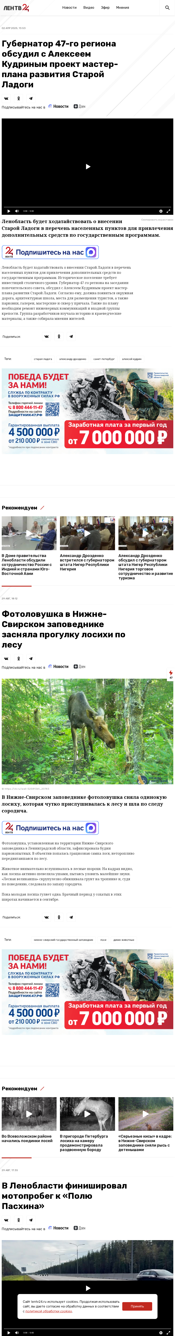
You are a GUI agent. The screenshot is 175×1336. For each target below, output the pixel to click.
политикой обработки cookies (48, 1311)
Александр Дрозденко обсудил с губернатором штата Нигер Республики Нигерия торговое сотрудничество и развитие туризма (145, 567)
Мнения (122, 8)
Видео (88, 8)
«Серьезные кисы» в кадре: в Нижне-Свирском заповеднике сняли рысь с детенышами (145, 1143)
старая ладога (43, 359)
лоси (103, 939)
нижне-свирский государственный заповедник (63, 939)
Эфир (105, 8)
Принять (137, 1306)
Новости (69, 8)
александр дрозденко (72, 359)
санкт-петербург (104, 359)
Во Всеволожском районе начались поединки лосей (27, 1138)
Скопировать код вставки (157, 219)
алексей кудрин (131, 359)
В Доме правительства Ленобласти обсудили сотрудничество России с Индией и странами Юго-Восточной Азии (27, 565)
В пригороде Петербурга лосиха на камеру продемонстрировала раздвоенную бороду (84, 1143)
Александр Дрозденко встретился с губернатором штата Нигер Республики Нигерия (87, 562)
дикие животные (124, 939)
